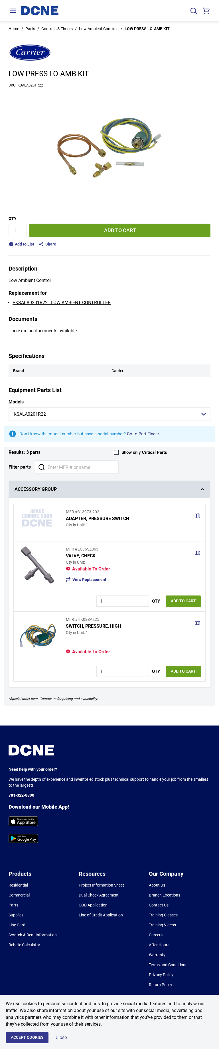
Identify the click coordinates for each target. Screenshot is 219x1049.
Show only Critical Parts (144, 452)
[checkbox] (116, 452)
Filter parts (20, 467)
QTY (13, 218)
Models (16, 402)
